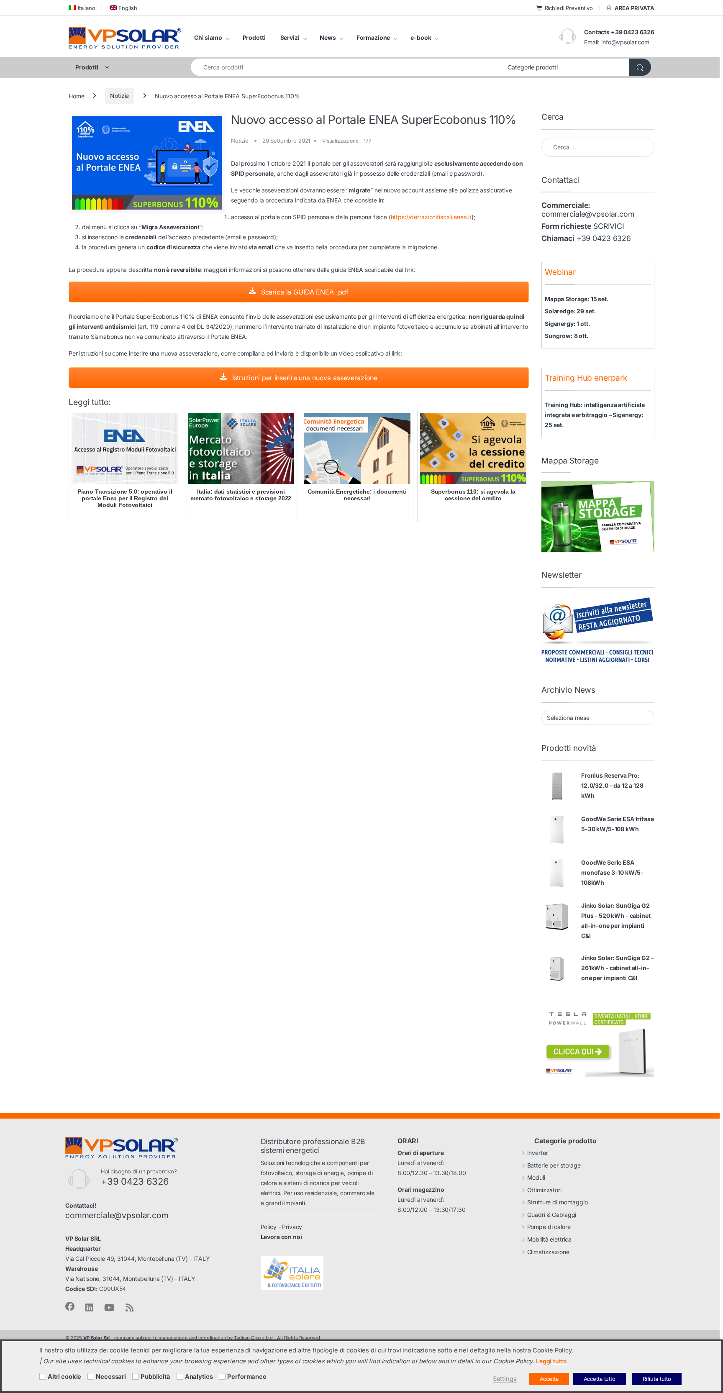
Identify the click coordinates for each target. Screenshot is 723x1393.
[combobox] (347, 67)
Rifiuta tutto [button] (657, 1378)
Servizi (290, 37)
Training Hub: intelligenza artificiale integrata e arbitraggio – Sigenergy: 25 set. (595, 414)
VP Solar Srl (96, 1338)
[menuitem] (82, 7)
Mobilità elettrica (549, 1239)
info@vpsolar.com (625, 42)
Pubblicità (155, 1376)
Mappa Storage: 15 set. (577, 298)
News (328, 37)
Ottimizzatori (544, 1189)
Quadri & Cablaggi (552, 1214)
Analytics (199, 1376)
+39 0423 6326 (604, 238)
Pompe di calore (549, 1226)
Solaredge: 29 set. (570, 311)
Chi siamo (208, 37)
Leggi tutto (551, 1361)
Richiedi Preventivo (569, 8)
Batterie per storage (554, 1165)
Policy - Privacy (282, 1226)
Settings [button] (505, 1379)
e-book (420, 37)
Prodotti (254, 37)
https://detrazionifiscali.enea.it (431, 216)
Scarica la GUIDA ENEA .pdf (304, 292)
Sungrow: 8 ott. (567, 335)
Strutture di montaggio (557, 1202)
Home (76, 95)
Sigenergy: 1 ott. (567, 323)
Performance (246, 1376)
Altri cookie (64, 1376)
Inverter (537, 1152)
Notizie (119, 95)
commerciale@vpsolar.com (587, 214)
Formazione (373, 37)
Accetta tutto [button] (599, 1378)
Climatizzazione (548, 1251)
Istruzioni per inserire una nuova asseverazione (303, 378)
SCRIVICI (608, 226)
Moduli (536, 1177)
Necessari (111, 1376)
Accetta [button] (549, 1378)
